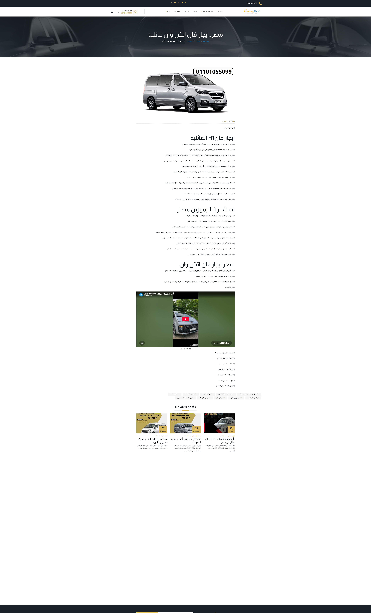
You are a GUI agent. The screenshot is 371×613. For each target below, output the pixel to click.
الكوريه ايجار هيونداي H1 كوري (225, 394)
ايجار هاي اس (231, 436)
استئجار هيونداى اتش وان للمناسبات (249, 394)
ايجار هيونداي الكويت (253, 398)
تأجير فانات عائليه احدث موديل (185, 398)
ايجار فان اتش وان (206, 394)
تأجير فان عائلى (220, 398)
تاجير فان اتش (227, 249)
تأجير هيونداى (227, 271)
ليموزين (224, 121)
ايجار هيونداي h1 (174, 394)
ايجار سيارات (164, 436)
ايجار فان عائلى (226, 216)
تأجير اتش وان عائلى (236, 398)
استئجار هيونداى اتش (224, 144)
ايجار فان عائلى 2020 (190, 394)
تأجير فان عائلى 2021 (205, 398)
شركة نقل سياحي (196, 436)
